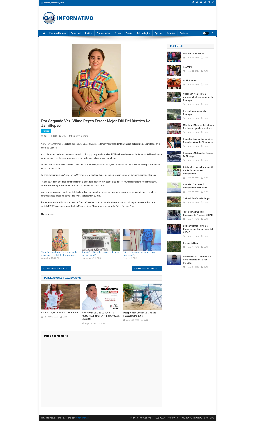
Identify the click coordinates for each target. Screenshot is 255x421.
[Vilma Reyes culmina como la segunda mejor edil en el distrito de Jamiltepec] (60, 240)
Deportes (171, 33)
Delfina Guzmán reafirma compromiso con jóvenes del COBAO (198, 229)
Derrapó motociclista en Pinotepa (194, 112)
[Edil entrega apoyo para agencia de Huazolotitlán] (142, 240)
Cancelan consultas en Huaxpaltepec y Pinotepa (195, 186)
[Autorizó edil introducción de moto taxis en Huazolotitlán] (101, 240)
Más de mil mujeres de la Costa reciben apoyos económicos (198, 126)
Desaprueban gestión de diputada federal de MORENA (139, 314)
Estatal (129, 33)
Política (88, 33)
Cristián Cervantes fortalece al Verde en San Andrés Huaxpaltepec (198, 170)
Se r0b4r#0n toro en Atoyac (197, 198)
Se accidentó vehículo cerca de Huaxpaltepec (148, 268)
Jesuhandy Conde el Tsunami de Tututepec (58, 268)
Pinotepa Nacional (57, 33)
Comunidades (103, 33)
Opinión (158, 33)
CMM (64, 136)
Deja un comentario (79, 136)
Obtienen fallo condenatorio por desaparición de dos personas (197, 259)
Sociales (184, 33)
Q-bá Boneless (190, 80)
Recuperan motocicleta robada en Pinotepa (198, 154)
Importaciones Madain (194, 53)
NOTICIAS (210, 418)
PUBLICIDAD (160, 418)
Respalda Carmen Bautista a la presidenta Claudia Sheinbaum (198, 140)
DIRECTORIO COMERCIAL (140, 418)
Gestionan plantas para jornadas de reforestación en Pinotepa (198, 97)
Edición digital (143, 33)
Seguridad (76, 33)
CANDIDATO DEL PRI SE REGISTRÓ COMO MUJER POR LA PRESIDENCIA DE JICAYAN (101, 316)
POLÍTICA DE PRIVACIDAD (192, 418)
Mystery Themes (82, 418)
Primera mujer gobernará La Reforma (59, 312)
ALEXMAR (187, 67)
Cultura (118, 33)
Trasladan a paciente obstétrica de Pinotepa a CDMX (198, 213)
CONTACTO (173, 418)
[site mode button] (206, 33)
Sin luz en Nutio (190, 243)
